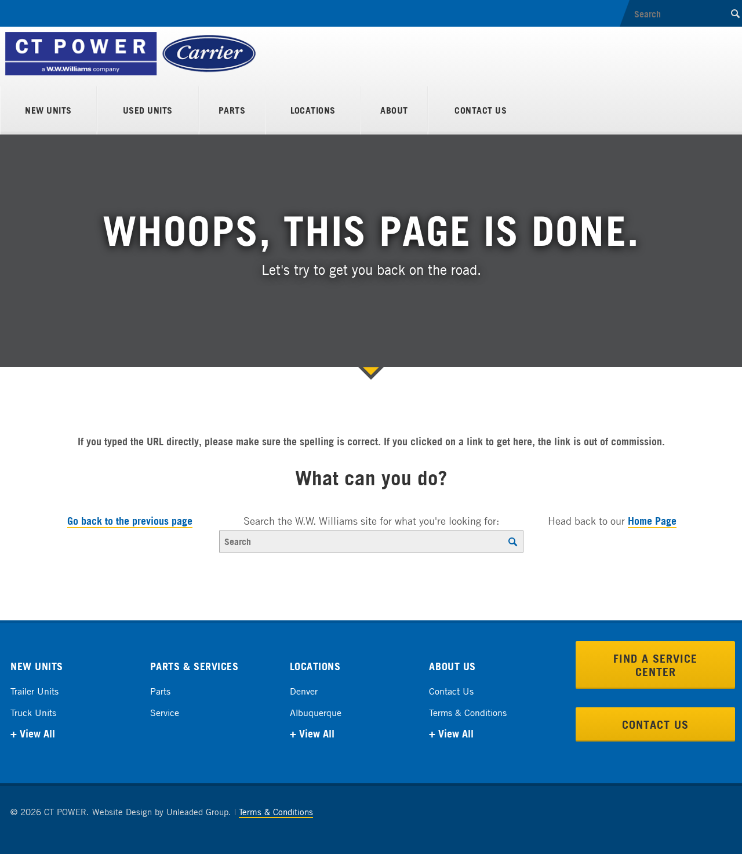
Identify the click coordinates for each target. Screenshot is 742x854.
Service (164, 712)
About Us (452, 666)
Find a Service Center (655, 665)
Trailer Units (34, 691)
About (394, 110)
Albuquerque (315, 712)
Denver (304, 691)
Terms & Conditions (468, 712)
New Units (48, 110)
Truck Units (33, 712)
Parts (232, 110)
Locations (313, 110)
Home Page (652, 520)
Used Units (148, 110)
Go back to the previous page (129, 520)
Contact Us (480, 110)
